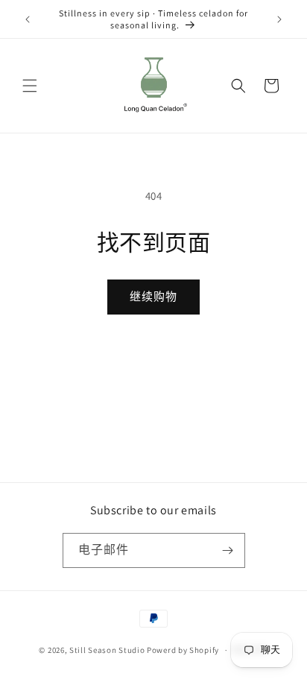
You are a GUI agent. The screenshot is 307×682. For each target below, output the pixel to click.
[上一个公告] (27, 19)
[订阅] (228, 550)
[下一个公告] (279, 19)
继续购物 (153, 296)
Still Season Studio (107, 650)
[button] (29, 85)
